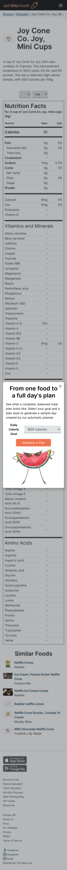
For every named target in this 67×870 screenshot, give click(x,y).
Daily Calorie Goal (14, 429)
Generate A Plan (33, 443)
